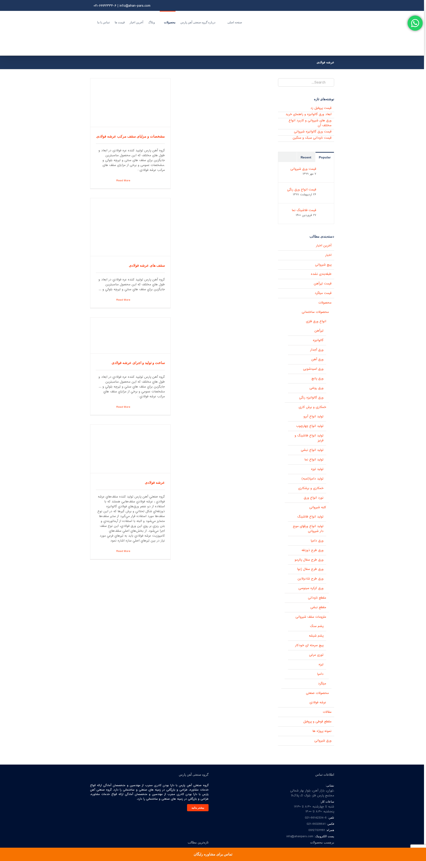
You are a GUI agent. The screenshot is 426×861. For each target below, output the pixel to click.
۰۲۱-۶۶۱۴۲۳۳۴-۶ (105, 5)
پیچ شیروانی (323, 264)
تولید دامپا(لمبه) (312, 478)
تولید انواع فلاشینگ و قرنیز (309, 438)
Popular (325, 157)
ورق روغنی (316, 388)
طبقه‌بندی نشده (321, 274)
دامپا (320, 674)
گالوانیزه (318, 340)
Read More (122, 180)
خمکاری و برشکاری (310, 488)
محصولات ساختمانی (315, 312)
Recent (306, 157)
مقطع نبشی (318, 607)
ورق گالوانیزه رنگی (311, 397)
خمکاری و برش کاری (312, 407)
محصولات (324, 302)
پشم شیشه (316, 635)
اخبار (328, 255)
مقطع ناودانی (317, 597)
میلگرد (322, 683)
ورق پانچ (317, 378)
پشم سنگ (316, 626)
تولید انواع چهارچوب (309, 426)
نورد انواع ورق (313, 497)
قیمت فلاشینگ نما (304, 210)
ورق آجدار (316, 350)
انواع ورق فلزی (316, 321)
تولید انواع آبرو (313, 416)
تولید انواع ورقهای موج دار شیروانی (308, 528)
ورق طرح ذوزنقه (312, 550)
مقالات (327, 712)
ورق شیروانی (322, 740)
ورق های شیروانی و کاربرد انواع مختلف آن (310, 123)
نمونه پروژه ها (321, 731)
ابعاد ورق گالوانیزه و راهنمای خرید (308, 114)
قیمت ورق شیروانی (303, 168)
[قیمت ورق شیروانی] (325, 168)
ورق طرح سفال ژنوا (310, 569)
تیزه (321, 664)
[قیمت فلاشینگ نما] (325, 210)
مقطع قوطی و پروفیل (317, 721)
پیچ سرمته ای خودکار (309, 645)
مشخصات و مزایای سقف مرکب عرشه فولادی (130, 136)
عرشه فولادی (155, 482)
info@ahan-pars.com (135, 5)
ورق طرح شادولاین (310, 578)
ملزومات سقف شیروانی (311, 617)
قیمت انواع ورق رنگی (301, 189)
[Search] (91, 22)
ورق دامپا (317, 540)
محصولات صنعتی (317, 693)
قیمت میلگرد (323, 293)
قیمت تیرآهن (322, 283)
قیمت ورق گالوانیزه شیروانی (312, 131)
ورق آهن (317, 359)
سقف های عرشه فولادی (147, 265)
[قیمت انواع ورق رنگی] (325, 189)
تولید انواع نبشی (312, 450)
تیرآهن (318, 330)
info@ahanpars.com (299, 836)
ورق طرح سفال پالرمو (309, 559)
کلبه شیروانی (317, 507)
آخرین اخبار (323, 245)
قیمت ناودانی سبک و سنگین (312, 137)
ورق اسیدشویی (313, 369)
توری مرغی (316, 655)
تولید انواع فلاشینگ (310, 516)
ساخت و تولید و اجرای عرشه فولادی (138, 363)
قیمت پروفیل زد (320, 108)
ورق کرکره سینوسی (310, 588)
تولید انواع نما (313, 459)
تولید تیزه (317, 469)
